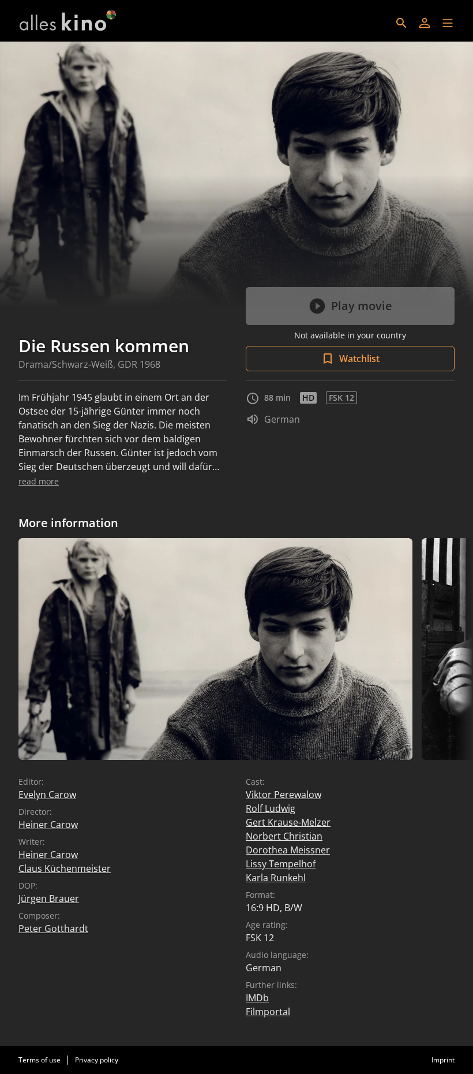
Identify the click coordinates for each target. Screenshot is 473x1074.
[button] (447, 23)
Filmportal (268, 1011)
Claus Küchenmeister (64, 868)
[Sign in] (424, 23)
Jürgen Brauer (48, 898)
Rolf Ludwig (270, 808)
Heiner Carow (48, 824)
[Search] (401, 23)
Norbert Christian (284, 836)
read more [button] (38, 481)
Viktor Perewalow (283, 794)
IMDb (257, 997)
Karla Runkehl (276, 877)
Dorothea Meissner (288, 850)
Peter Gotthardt (53, 928)
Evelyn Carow (47, 794)
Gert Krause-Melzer (288, 822)
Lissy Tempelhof (281, 863)
